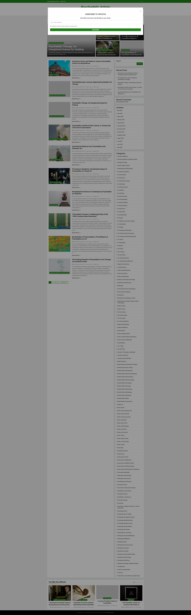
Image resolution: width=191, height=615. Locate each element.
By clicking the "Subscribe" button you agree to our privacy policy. (63, 26)
